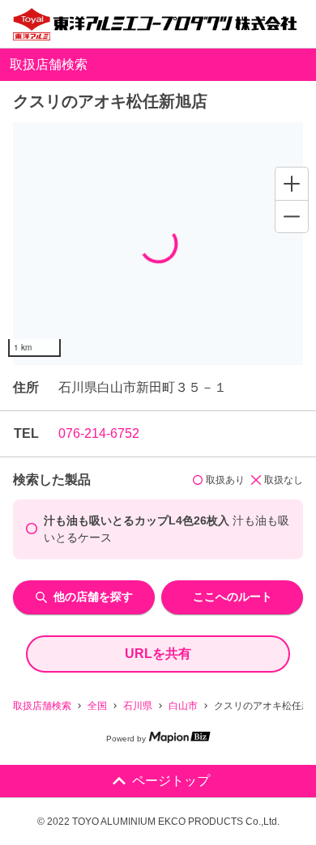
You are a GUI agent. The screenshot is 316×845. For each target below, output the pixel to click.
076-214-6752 (98, 433)
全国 (97, 705)
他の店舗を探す (93, 596)
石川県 (137, 705)
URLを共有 (158, 653)
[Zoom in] (291, 184)
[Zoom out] (291, 216)
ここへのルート (232, 596)
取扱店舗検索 (42, 705)
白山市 (183, 705)
